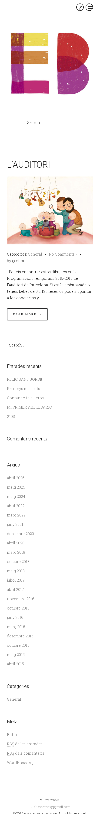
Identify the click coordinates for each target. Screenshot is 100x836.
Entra (12, 734)
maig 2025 (16, 487)
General (35, 254)
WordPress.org (20, 762)
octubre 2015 (18, 645)
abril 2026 (15, 477)
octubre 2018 (18, 561)
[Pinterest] (58, 110)
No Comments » (63, 254)
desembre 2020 (20, 533)
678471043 (52, 800)
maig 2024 (16, 496)
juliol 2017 (16, 580)
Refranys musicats (23, 388)
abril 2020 (15, 542)
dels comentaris (25, 753)
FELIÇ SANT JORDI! (24, 379)
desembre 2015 (20, 635)
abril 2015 (15, 663)
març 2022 (16, 515)
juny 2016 (15, 617)
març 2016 (16, 626)
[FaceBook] (37, 110)
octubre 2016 (18, 608)
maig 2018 (16, 570)
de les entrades (25, 743)
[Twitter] (47, 110)
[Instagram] (68, 110)
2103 (11, 416)
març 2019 (16, 552)
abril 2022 (15, 505)
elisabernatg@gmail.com (52, 807)
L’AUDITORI (28, 165)
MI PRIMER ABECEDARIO (29, 407)
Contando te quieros (25, 397)
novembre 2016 (20, 598)
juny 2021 (15, 524)
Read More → (27, 314)
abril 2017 (15, 589)
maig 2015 (16, 654)
